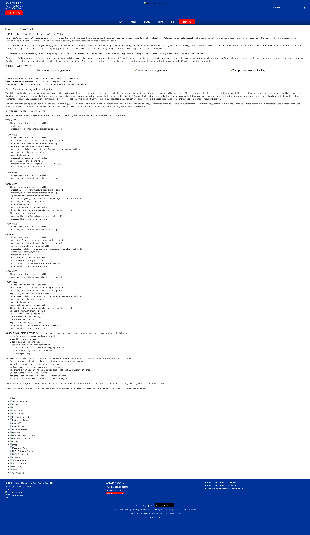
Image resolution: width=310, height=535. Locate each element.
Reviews (161, 22)
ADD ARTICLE (152, 517)
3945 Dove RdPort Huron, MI (14, 4)
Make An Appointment (115, 493)
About (133, 22)
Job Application (158, 513)
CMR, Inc (175, 510)
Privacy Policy (170, 513)
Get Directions (10, 490)
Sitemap (178, 513)
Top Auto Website (193, 510)
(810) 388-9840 (13, 8)
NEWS (173, 22)
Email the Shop (17, 495)
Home (121, 22)
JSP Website (183, 510)
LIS (160, 517)
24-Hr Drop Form (133, 513)
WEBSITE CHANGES (164, 505)
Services (146, 22)
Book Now (14, 13)
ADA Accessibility (146, 513)
